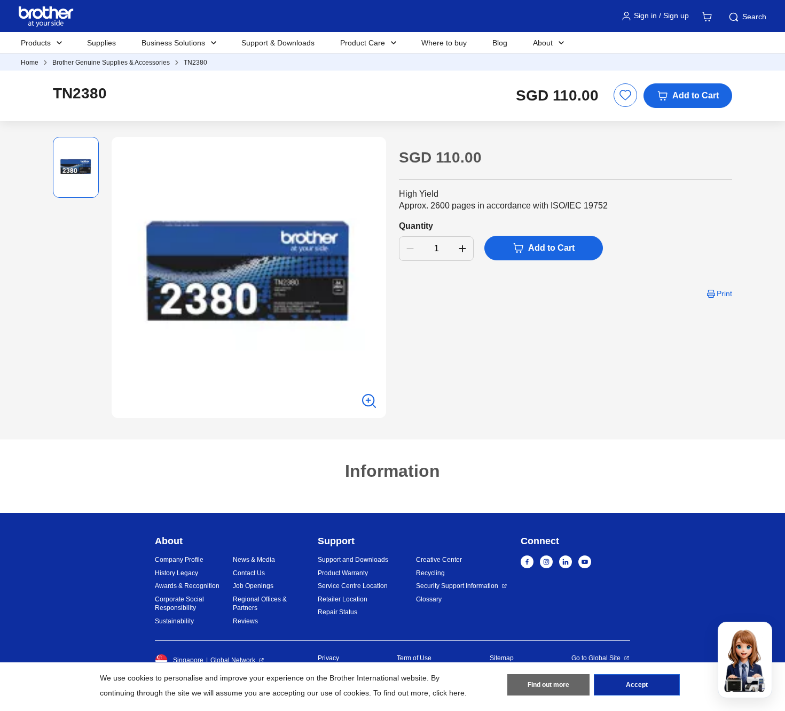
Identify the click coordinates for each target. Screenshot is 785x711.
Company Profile (179, 559)
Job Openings (253, 586)
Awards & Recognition (187, 586)
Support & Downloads (278, 42)
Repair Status (337, 612)
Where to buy (444, 42)
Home (29, 62)
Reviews (245, 621)
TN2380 (195, 62)
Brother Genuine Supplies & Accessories (111, 62)
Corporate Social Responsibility (179, 604)
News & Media (254, 559)
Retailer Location (342, 599)
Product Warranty (343, 573)
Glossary (429, 599)
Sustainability (174, 621)
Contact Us (249, 573)
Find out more (548, 685)
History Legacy (176, 573)
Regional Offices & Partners (260, 604)
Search (754, 16)
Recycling (430, 573)
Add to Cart (695, 95)
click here (449, 693)
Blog (499, 42)
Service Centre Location (353, 586)
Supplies (101, 42)
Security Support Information (457, 586)
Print (724, 293)
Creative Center (439, 559)
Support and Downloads (353, 559)
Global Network (232, 660)
